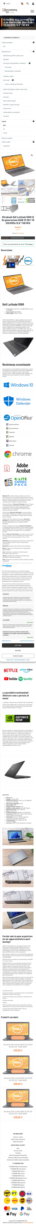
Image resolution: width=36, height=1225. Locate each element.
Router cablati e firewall (9, 101)
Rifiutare (18, 651)
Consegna (18, 1153)
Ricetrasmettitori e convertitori (13, 71)
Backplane (6, 59)
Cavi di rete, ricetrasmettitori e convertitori (14, 63)
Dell (4, 46)
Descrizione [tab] (5, 238)
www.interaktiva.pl (28, 1222)
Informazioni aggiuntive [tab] (17, 238)
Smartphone (6, 146)
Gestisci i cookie (10, 659)
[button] (7, 3)
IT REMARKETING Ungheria (18, 1187)
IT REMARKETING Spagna (18, 1185)
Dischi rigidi (6, 80)
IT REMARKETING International (18, 1169)
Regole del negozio (18, 1141)
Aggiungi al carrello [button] (18, 1037)
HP (4, 129)
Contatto (28, 659)
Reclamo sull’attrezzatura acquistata (18, 1157)
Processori (6, 97)
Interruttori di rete (7, 93)
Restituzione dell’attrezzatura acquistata (18, 1160)
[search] (27, 3)
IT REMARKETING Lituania (18, 1173)
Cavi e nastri (8, 67)
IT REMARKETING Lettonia (18, 1171)
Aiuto (18, 1148)
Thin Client (6, 116)
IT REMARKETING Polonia (18, 1176)
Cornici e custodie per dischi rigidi (14, 84)
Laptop (4, 121)
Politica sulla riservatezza (19, 659)
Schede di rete (7, 108)
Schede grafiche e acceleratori (11, 112)
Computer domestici (7, 42)
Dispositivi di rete (6, 51)
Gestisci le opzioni (18, 656)
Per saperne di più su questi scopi (27, 640)
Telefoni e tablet (6, 142)
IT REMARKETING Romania (18, 1180)
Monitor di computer (7, 138)
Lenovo (5, 133)
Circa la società (18, 1151)
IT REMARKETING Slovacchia (18, 1182)
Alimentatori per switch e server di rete (13, 55)
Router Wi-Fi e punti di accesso (11, 104)
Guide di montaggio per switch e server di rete (15, 89)
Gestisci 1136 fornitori (6, 640)
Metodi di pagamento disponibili (18, 1155)
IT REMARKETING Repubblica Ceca (18, 1178)
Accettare (18, 645)
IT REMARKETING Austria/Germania (18, 1166)
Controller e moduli (8, 76)
